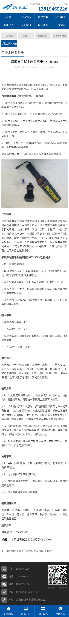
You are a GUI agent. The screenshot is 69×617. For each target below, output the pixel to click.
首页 (8, 17)
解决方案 (43, 17)
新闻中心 (8, 25)
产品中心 (26, 17)
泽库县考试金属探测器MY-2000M (31, 539)
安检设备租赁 (59, 36)
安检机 (9, 36)
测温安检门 (43, 36)
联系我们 (43, 25)
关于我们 (26, 25)
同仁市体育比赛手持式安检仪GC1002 (31, 551)
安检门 (26, 36)
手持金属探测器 (9, 43)
